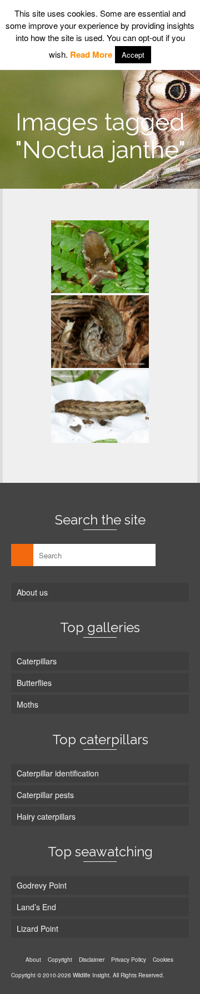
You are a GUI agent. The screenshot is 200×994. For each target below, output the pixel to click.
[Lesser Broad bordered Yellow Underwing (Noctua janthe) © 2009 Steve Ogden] (100, 256)
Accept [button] (133, 54)
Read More (91, 54)
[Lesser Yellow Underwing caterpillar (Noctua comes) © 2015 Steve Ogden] (100, 331)
